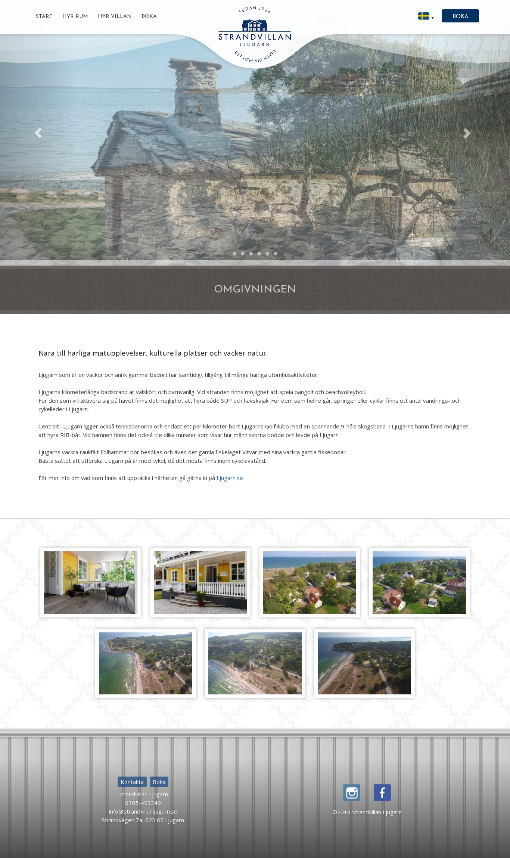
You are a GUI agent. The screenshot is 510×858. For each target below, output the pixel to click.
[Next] (471, 170)
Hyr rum (75, 16)
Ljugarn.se (230, 552)
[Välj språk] (426, 17)
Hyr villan (115, 16)
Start (44, 16)
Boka (149, 16)
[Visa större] (90, 656)
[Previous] (38, 170)
